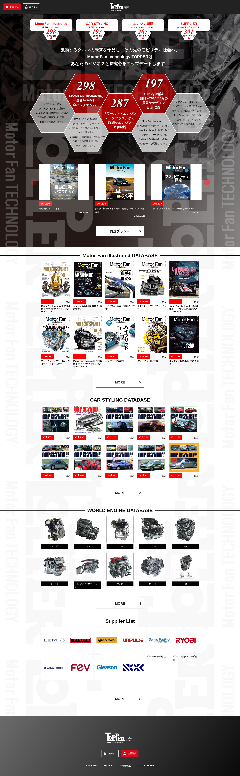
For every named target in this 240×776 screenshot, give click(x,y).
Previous (33, 182)
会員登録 (14, 7)
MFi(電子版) (125, 765)
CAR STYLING (146, 765)
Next (207, 182)
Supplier (91, 765)
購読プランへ (120, 231)
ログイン (33, 7)
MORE (120, 382)
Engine (107, 765)
